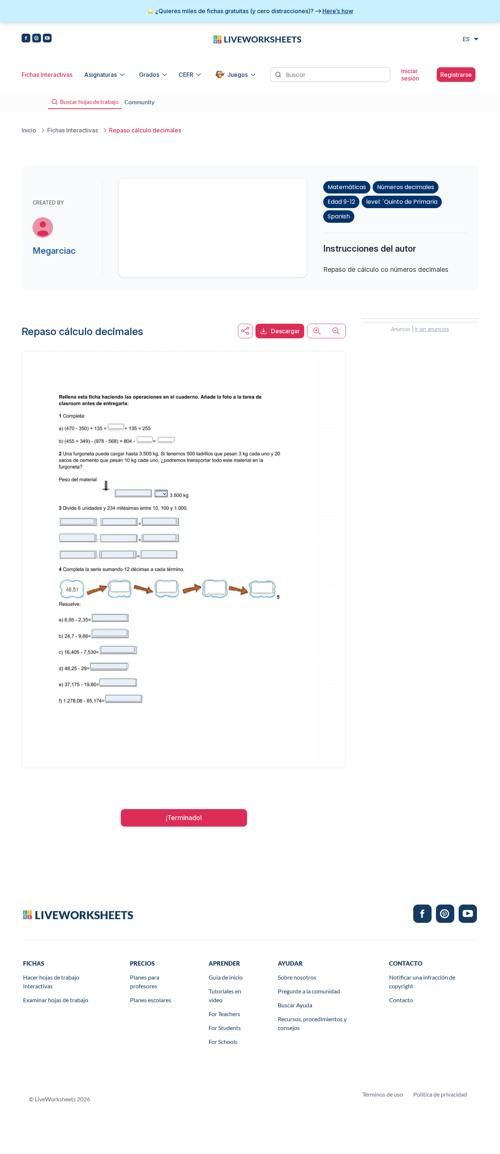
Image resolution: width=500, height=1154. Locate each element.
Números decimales (405, 187)
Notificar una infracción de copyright (422, 981)
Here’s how (337, 11)
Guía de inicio (226, 977)
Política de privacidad (440, 1094)
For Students (225, 1027)
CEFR (186, 74)
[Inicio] (257, 38)
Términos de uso (382, 1094)
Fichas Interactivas (47, 74)
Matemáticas (347, 187)
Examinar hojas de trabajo (55, 999)
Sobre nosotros (297, 977)
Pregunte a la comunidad (309, 991)
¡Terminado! (184, 818)
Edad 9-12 (341, 202)
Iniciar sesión (410, 74)
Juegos (237, 74)
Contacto (401, 999)
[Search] (279, 74)
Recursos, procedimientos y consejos (312, 1023)
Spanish (339, 216)
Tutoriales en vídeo (225, 995)
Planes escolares (150, 999)
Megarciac (54, 250)
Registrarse (456, 74)
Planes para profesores (144, 981)
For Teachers (224, 1013)
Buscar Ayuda (295, 1004)
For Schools (223, 1041)
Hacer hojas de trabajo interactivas (51, 981)
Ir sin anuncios (432, 329)
